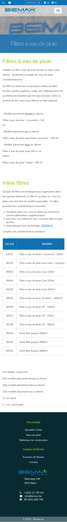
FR (56, 2)
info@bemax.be (33, 496)
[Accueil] (20, 10)
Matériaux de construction (33, 440)
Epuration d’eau (33, 429)
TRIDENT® (47, 225)
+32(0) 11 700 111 (33, 492)
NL (48, 2)
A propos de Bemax (33, 457)
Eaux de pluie (33, 435)
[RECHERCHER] (38, 3)
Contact (33, 462)
